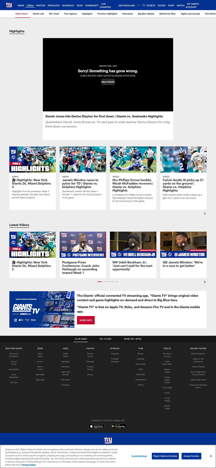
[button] (108, 82)
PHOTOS (90, 348)
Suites (167, 393)
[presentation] (205, 214)
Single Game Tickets (167, 380)
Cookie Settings (139, 456)
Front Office (141, 364)
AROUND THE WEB (198, 348)
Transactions (140, 379)
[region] (108, 456)
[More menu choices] (138, 5)
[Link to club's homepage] (9, 5)
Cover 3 (40, 361)
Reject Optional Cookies (165, 456)
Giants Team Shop (198, 380)
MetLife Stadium (198, 354)
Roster (140, 354)
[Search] (143, 5)
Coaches (140, 359)
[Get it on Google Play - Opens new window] (118, 428)
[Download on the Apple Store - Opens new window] (96, 426)
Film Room (65, 380)
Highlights (65, 361)
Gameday (90, 361)
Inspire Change (198, 366)
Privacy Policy (29, 464)
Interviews (65, 366)
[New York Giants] (108, 440)
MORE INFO (86, 320)
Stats (141, 369)
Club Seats (167, 387)
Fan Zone (14, 382)
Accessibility (14, 369)
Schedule (115, 354)
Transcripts (40, 380)
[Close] (210, 456)
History (90, 374)
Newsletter (40, 374)
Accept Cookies (191, 456)
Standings (140, 374)
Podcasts (65, 385)
